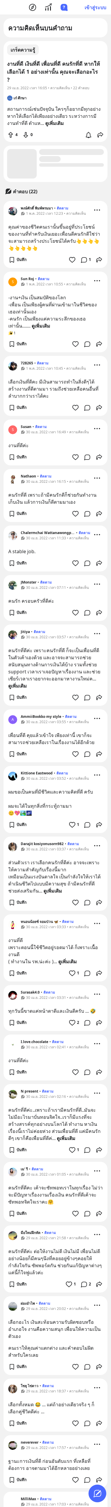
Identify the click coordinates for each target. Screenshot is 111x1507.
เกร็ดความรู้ (23, 50)
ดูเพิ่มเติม (41, 326)
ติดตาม (62, 208)
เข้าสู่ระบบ (95, 7)
